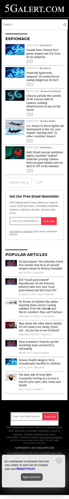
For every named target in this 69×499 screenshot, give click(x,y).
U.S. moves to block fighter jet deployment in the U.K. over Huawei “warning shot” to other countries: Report (45, 131)
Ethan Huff (38, 272)
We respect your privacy (50, 437)
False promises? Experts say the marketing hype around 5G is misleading (39, 345)
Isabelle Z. (46, 334)
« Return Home (18, 182)
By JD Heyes (46, 147)
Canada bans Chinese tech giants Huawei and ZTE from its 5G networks (43, 53)
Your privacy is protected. (21, 231)
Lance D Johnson (46, 294)
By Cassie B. (46, 45)
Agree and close (31, 477)
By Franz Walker (48, 121)
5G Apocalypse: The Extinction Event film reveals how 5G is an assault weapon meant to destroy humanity (41, 265)
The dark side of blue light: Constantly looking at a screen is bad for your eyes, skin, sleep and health (40, 380)
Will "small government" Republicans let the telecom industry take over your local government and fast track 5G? (38, 285)
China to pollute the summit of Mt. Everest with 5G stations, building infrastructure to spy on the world (43, 103)
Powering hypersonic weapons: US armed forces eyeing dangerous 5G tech (42, 76)
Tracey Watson (48, 316)
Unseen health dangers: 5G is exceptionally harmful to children (39, 361)
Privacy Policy (25, 468)
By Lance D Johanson (51, 91)
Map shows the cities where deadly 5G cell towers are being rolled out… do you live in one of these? (40, 327)
